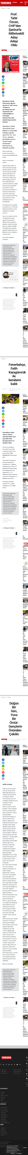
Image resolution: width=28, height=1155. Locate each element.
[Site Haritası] (18, 1064)
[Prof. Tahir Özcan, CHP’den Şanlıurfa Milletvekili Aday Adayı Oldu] (10, 63)
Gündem (15, 2)
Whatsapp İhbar (17, 1071)
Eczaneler (3, 1112)
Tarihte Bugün (4, 1116)
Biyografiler (3, 1131)
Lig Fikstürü (3, 1114)
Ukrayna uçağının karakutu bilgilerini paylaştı (25, 253)
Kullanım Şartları (17, 1069)
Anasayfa (3, 8)
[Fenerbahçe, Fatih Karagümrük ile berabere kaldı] (10, 398)
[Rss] (15, 1064)
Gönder (16, 294)
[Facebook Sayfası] (1, 1064)
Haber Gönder (17, 1073)
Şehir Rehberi (4, 1121)
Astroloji (3, 1134)
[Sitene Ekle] (21, 1064)
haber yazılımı (3, 1148)
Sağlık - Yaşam (4, 1095)
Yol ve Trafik (4, 1109)
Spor (2, 1100)
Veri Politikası (4, 1073)
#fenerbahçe (6, 518)
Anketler (3, 1129)
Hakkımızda (3, 1069)
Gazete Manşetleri (5, 1122)
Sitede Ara (3, 1128)
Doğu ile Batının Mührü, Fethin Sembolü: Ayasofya (25, 150)
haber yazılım (3, 1151)
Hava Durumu (4, 1107)
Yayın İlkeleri (4, 1071)
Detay (13, 1153)
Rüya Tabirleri (4, 1133)
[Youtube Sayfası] (10, 1064)
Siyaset (8, 8)
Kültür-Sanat (4, 1102)
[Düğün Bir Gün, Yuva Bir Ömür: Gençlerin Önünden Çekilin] (10, 749)
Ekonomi (3, 1097)
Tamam (19, 1153)
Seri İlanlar (3, 1119)
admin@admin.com (11, 277)
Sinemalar (3, 1117)
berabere (5, 478)
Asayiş (2, 1098)
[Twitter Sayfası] (4, 1064)
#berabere (5, 522)
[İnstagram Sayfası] (7, 1064)
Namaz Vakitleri (4, 1111)
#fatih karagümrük (7, 520)
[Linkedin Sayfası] (12, 1064)
